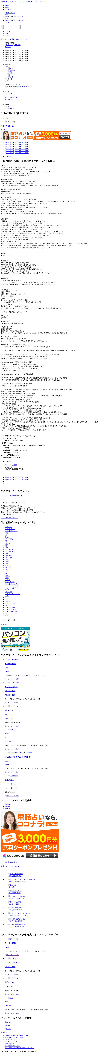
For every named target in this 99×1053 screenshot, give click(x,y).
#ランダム (8, 567)
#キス (7, 571)
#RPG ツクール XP (11, 531)
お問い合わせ (9, 1044)
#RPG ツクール (10, 529)
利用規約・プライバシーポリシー (16, 1035)
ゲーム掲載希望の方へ (12, 1046)
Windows (4, 624)
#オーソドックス (10, 609)
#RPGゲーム (9, 118)
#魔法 (7, 561)
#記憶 (7, 537)
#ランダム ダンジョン (12, 594)
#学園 (7, 533)
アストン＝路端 (10, 691)
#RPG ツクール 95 (11, 611)
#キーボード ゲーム (11, 586)
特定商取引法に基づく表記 (14, 1037)
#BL (6, 597)
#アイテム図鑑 (10, 607)
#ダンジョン (9, 549)
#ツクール (8, 557)
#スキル (7, 543)
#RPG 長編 (8, 527)
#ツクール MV (10, 582)
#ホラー (7, 31)
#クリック (8, 601)
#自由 (7, 569)
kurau (6, 761)
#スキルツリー (10, 603)
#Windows (8, 590)
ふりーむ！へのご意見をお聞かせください (19, 1048)
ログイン (24, 39)
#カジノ (7, 580)
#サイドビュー (10, 539)
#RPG (7, 596)
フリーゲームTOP (11, 465)
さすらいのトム (7, 126)
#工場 (7, 599)
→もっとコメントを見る (9, 518)
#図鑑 (7, 615)
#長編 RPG (8, 555)
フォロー (4, 130)
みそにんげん (9, 714)
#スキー (7, 576)
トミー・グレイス (11, 784)
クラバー (8, 737)
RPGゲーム (8, 467)
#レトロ (7, 35)
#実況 (7, 541)
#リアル (7, 605)
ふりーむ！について (12, 1039)
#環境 (7, 578)
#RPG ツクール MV (11, 584)
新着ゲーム (8, 5)
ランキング (8, 9)
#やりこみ (8, 565)
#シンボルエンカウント (13, 588)
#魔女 (7, 559)
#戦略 (7, 547)
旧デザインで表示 (11, 1042)
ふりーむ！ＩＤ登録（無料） (11, 39)
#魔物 (7, 563)
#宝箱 (7, 613)
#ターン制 (8, 592)
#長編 (7, 553)
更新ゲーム (8, 7)
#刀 (6, 535)
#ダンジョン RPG (11, 551)
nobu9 (7, 668)
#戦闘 (7, 545)
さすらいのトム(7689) (10, 866)
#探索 (7, 33)
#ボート (7, 574)
